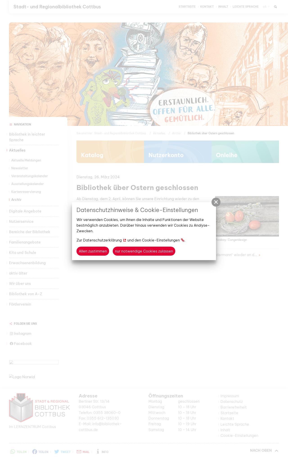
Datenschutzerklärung (102, 240)
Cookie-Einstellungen (161, 240)
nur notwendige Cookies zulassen (144, 251)
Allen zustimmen (93, 251)
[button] (216, 202)
